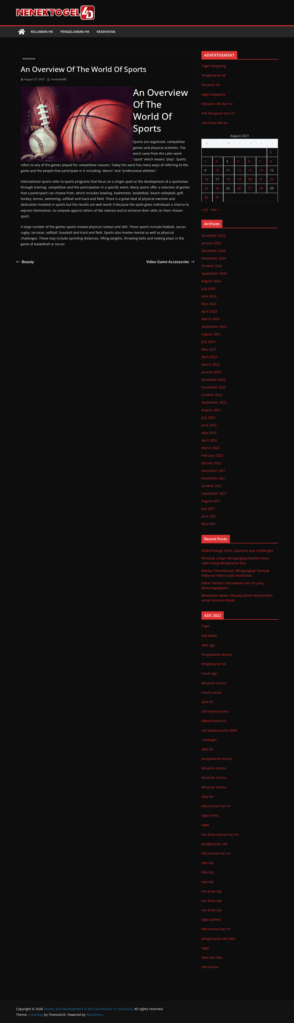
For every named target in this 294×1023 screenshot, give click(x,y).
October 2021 (211, 486)
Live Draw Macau (214, 122)
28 (261, 188)
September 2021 (214, 493)
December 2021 (213, 470)
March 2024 (210, 319)
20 (250, 179)
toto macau (210, 967)
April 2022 (209, 440)
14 (261, 170)
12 (239, 170)
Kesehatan (106, 31)
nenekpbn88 (58, 79)
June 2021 (209, 516)
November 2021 (213, 478)
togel (205, 948)
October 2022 (211, 395)
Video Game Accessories (167, 261)
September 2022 (214, 402)
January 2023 (211, 372)
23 (206, 188)
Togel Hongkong (213, 66)
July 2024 (208, 288)
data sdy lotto (211, 957)
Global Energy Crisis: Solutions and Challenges (237, 550)
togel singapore (213, 94)
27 (250, 188)
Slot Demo (209, 635)
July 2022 (208, 417)
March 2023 (210, 364)
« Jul (204, 209)
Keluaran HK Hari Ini (217, 104)
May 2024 (208, 304)
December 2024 (213, 250)
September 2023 (214, 326)
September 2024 (214, 273)
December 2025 (213, 235)
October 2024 (211, 266)
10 (217, 170)
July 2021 (208, 508)
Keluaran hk (42, 31)
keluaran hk (210, 85)
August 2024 (210, 281)
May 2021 (208, 523)
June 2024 (209, 296)
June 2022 (209, 425)
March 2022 (210, 448)
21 (261, 179)
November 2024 (213, 258)
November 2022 (213, 387)
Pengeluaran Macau (216, 654)
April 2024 (209, 311)
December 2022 (213, 379)
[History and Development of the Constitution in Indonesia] (21, 31)
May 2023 (208, 349)
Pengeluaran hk (74, 31)
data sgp (208, 645)
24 (217, 188)
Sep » (215, 209)
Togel (205, 626)
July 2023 (208, 341)
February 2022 (212, 455)
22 (272, 179)
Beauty (28, 261)
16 (206, 179)
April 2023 (209, 357)
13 (250, 170)
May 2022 (208, 432)
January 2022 (211, 463)
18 (228, 179)
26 (239, 188)
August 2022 (210, 410)
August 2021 (210, 501)
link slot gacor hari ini (218, 113)
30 (206, 197)
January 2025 (211, 243)
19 (239, 179)
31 (217, 197)
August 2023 (210, 334)
